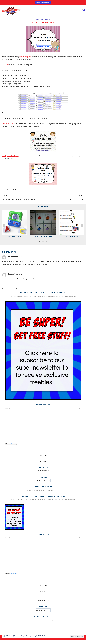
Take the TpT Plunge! (77, 197)
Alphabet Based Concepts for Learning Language (18, 197)
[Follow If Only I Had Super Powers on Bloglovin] (43, 444)
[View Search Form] (79, 10)
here (7, 65)
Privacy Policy (43, 455)
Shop (49, 633)
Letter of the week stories (43, 236)
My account (57, 633)
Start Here (16, 633)
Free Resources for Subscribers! (33, 633)
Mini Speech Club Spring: (10, 156)
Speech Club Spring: (9, 124)
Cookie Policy (33, 636)
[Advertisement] (43, 424)
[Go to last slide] (4, 225)
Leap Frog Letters (15, 236)
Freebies (39, 19)
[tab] (39, 241)
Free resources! (42, 2)
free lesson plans (25, 57)
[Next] (82, 225)
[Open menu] (75, 10)
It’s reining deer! (71, 236)
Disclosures (43, 461)
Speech (47, 19)
